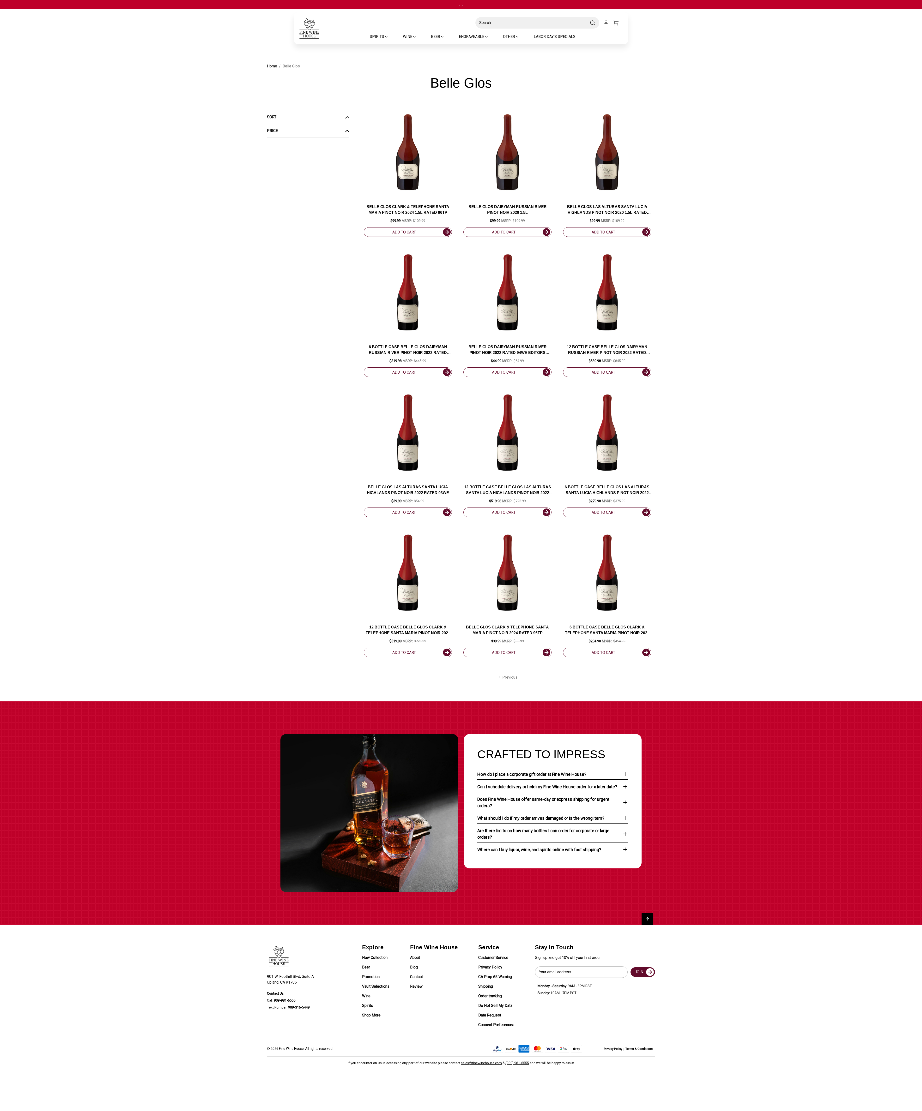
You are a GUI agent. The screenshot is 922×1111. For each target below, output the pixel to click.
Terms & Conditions (639, 1049)
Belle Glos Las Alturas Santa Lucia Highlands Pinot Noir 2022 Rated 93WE (408, 490)
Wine (366, 996)
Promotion (371, 976)
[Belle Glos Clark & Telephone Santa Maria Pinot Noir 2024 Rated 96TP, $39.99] (507, 573)
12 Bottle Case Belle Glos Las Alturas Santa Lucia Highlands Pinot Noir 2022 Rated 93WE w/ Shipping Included (507, 490)
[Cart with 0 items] (618, 23)
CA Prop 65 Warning (495, 976)
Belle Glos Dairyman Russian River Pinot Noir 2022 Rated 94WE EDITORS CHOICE (507, 350)
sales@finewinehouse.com (481, 1063)
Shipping (485, 986)
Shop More (371, 1015)
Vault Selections (375, 986)
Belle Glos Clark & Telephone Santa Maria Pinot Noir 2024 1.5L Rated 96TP (407, 210)
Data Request (489, 1015)
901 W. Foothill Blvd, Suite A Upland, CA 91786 (291, 979)
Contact (416, 976)
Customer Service (493, 957)
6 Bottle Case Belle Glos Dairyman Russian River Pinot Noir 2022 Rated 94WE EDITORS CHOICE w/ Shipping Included (408, 350)
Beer (366, 967)
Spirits (367, 1005)
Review (416, 986)
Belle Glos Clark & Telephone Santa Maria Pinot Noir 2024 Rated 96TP (507, 630)
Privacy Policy (490, 967)
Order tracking (490, 996)
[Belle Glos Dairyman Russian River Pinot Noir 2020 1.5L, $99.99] (507, 152)
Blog (414, 967)
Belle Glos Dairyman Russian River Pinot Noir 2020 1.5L (507, 210)
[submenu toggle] (390, 37)
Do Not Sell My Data (495, 1005)
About (415, 957)
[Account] (606, 23)
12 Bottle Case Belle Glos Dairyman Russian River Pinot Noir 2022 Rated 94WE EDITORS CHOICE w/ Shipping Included (607, 350)
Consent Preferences (496, 1024)
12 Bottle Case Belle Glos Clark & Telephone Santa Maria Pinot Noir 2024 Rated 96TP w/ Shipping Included (408, 630)
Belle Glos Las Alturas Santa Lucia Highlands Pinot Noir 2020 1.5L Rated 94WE (607, 210)
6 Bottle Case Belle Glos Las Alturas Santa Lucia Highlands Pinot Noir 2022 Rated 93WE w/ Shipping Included (607, 490)
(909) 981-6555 (517, 1063)
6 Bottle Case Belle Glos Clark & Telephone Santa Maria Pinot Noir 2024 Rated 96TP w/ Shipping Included (607, 630)
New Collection (375, 957)
